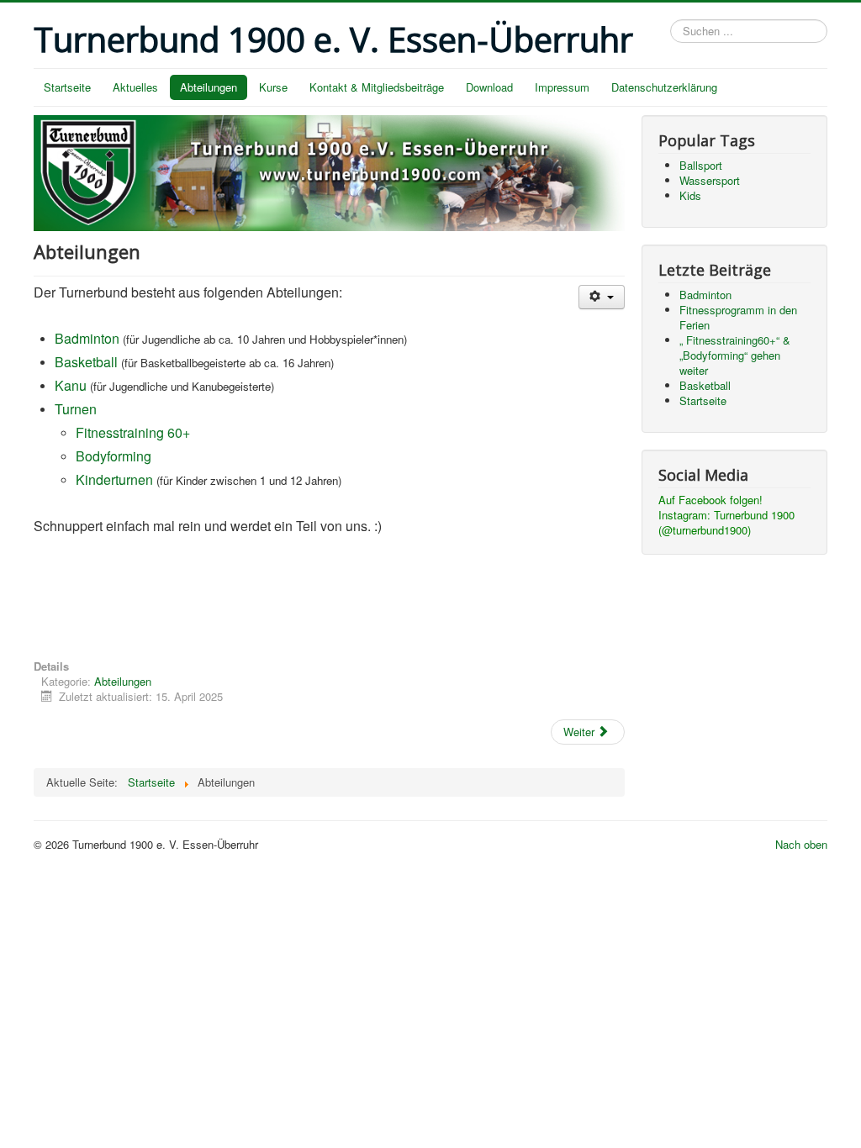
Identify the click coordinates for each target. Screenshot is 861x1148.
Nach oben (801, 844)
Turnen (76, 409)
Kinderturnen (114, 479)
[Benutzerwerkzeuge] (601, 297)
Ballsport (700, 165)
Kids (690, 195)
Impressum (562, 87)
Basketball (86, 361)
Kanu (71, 385)
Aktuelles (135, 87)
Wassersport (709, 180)
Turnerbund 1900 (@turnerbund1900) (726, 522)
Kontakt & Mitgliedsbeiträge (376, 87)
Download (489, 87)
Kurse (273, 87)
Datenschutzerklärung (664, 87)
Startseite (67, 87)
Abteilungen (208, 87)
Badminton (87, 338)
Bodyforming (113, 456)
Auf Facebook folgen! (710, 500)
